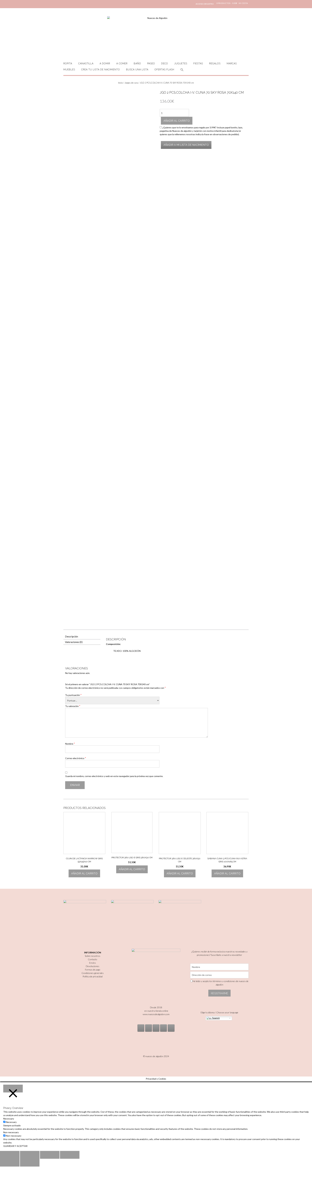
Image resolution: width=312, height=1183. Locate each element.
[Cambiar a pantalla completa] (49, 1155)
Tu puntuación (73, 694)
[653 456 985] (171, 1028)
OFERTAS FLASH (164, 69)
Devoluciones (92, 966)
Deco (164, 63)
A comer (122, 63)
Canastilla (85, 63)
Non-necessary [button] (11, 1132)
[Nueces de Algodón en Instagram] (140, 1028)
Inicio (120, 82)
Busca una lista (137, 69)
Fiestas (198, 63)
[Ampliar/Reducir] (69, 1155)
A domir (105, 63)
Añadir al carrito (176, 120)
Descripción (71, 636)
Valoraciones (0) (74, 642)
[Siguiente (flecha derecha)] (29, 1163)
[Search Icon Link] (182, 71)
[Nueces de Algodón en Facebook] (156, 1028)
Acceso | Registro (205, 4)
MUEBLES (69, 69)
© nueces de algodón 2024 (156, 1056)
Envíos (92, 962)
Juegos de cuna (131, 82)
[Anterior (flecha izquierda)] (10, 1163)
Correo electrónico (75, 758)
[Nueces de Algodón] (156, 35)
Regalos (215, 63)
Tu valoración (72, 706)
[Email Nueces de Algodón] (148, 1028)
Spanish (215, 1018)
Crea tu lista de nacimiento (100, 69)
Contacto (92, 959)
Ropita (67, 63)
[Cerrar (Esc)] (10, 1155)
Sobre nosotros (92, 956)
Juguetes (180, 63)
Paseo (151, 63)
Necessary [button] (8, 1118)
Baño (137, 63)
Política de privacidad (93, 976)
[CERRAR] (13, 1088)
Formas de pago (92, 969)
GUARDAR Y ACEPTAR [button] (15, 1146)
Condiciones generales (93, 973)
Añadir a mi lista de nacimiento (186, 144)
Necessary (11, 1122)
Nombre (70, 743)
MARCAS (232, 63)
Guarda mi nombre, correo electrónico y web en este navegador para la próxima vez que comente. (114, 776)
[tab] (81, 636)
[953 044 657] (163, 1028)
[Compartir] (29, 1155)
